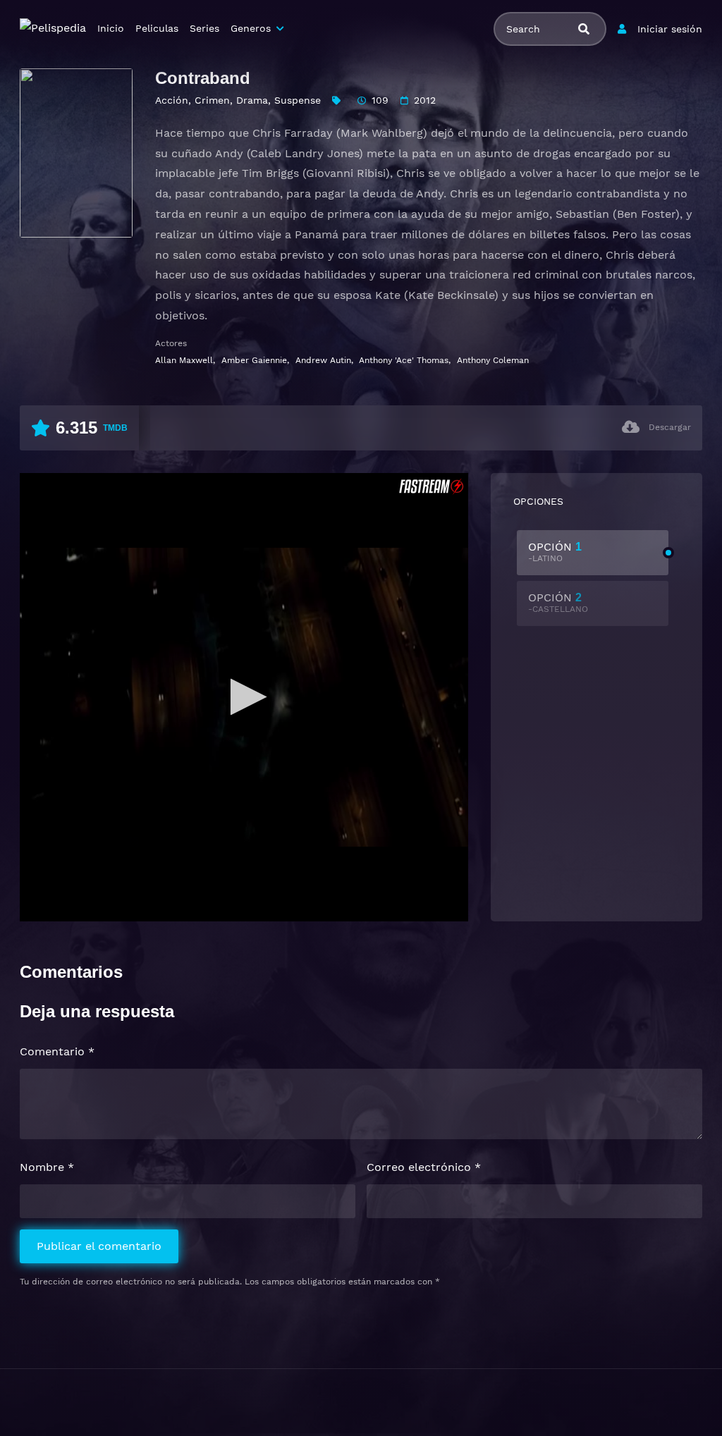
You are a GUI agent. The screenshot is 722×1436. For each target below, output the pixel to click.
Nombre (47, 1167)
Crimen (212, 100)
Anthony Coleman (493, 360)
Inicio (110, 28)
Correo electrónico (424, 1167)
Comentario (57, 1051)
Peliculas (156, 28)
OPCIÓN (555, 551)
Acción (171, 100)
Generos (251, 28)
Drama (252, 100)
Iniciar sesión (669, 29)
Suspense (297, 100)
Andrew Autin (323, 360)
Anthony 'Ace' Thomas (403, 360)
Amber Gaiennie (254, 360)
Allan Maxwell (184, 360)
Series (204, 28)
